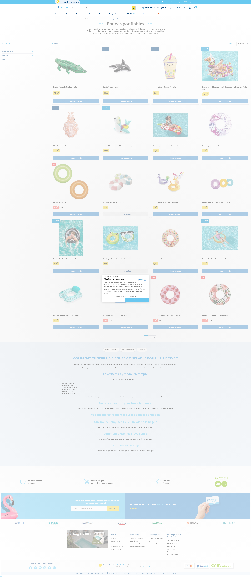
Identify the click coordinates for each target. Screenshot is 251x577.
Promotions (143, 14)
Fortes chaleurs (156, 14)
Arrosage (79, 14)
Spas (67, 14)
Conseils (129, 13)
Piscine (57, 14)
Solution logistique (189, 2)
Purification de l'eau (96, 14)
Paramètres (113, 300)
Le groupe (178, 2)
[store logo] (61, 8)
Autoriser (137, 300)
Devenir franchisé (167, 2)
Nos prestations (114, 14)
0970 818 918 (65, 2)
